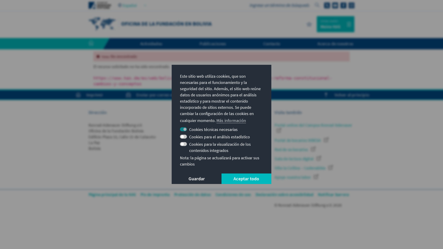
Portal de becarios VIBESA (298, 140)
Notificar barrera (333, 194)
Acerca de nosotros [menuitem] (335, 43)
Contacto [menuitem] (271, 43)
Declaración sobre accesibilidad (284, 194)
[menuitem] (96, 44)
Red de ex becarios (292, 149)
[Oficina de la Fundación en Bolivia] (102, 23)
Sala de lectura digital (294, 158)
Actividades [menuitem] (151, 43)
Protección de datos (192, 194)
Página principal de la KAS (112, 194)
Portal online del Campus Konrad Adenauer (313, 125)
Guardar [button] (197, 179)
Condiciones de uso (233, 194)
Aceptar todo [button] (246, 179)
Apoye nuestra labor (293, 177)
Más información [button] (231, 120)
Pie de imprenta (155, 194)
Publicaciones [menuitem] (213, 43)
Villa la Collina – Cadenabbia (300, 168)
